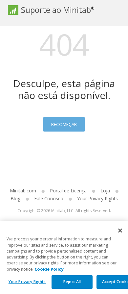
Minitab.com (23, 190)
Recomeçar (64, 124)
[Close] (120, 230)
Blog (15, 198)
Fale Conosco (48, 198)
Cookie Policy (48, 269)
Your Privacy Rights (27, 281)
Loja (105, 190)
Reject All (72, 281)
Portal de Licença (68, 190)
